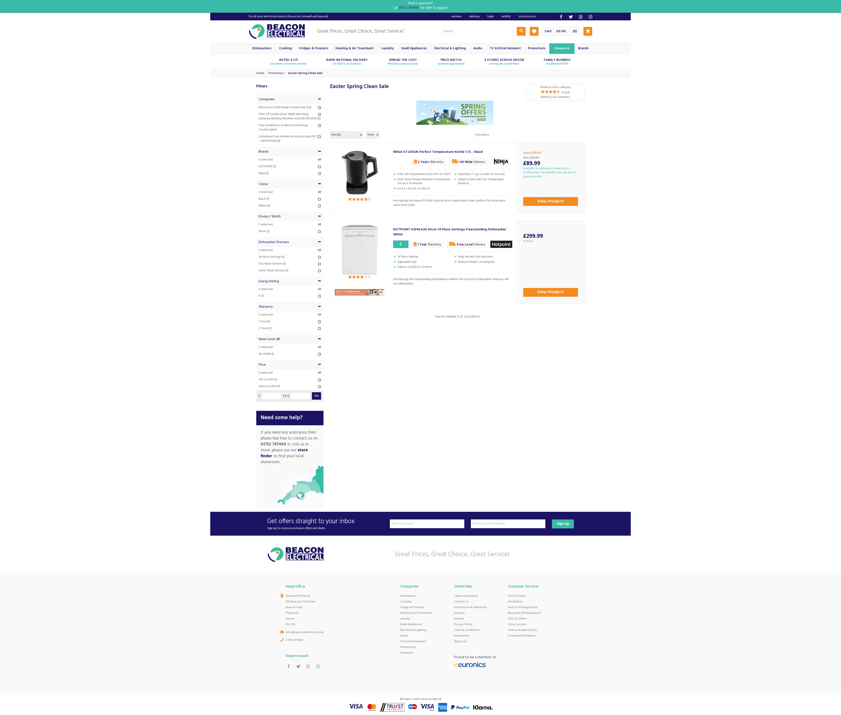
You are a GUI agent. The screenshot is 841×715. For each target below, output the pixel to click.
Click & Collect (517, 618)
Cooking (405, 601)
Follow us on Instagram (590, 16)
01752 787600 (294, 640)
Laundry (405, 618)
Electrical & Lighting (413, 630)
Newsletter (461, 635)
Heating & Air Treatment (416, 613)
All (319, 160)
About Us (460, 641)
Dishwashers (408, 595)
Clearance (406, 652)
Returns (459, 618)
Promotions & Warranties (470, 607)
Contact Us (461, 601)
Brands (264, 152)
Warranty (266, 307)
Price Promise (517, 595)
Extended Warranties (521, 635)
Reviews (456, 16)
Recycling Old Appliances (524, 613)
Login (490, 16)
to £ (286, 396)
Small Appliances (411, 624)
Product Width (270, 216)
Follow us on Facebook (561, 16)
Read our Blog (580, 16)
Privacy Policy (463, 624)
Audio (404, 635)
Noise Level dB (269, 339)
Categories (267, 99)
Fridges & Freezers (412, 607)
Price (262, 365)
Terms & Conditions (466, 630)
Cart (548, 31)
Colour (263, 184)
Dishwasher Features (274, 242)
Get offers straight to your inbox (311, 524)
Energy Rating (269, 281)
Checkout (587, 31)
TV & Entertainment (413, 641)
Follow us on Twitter (570, 16)
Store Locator (517, 624)
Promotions (408, 647)
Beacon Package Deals (523, 607)
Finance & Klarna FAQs (522, 630)
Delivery (459, 613)
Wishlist (506, 16)
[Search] (521, 31)
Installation (515, 601)
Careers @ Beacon (466, 595)
